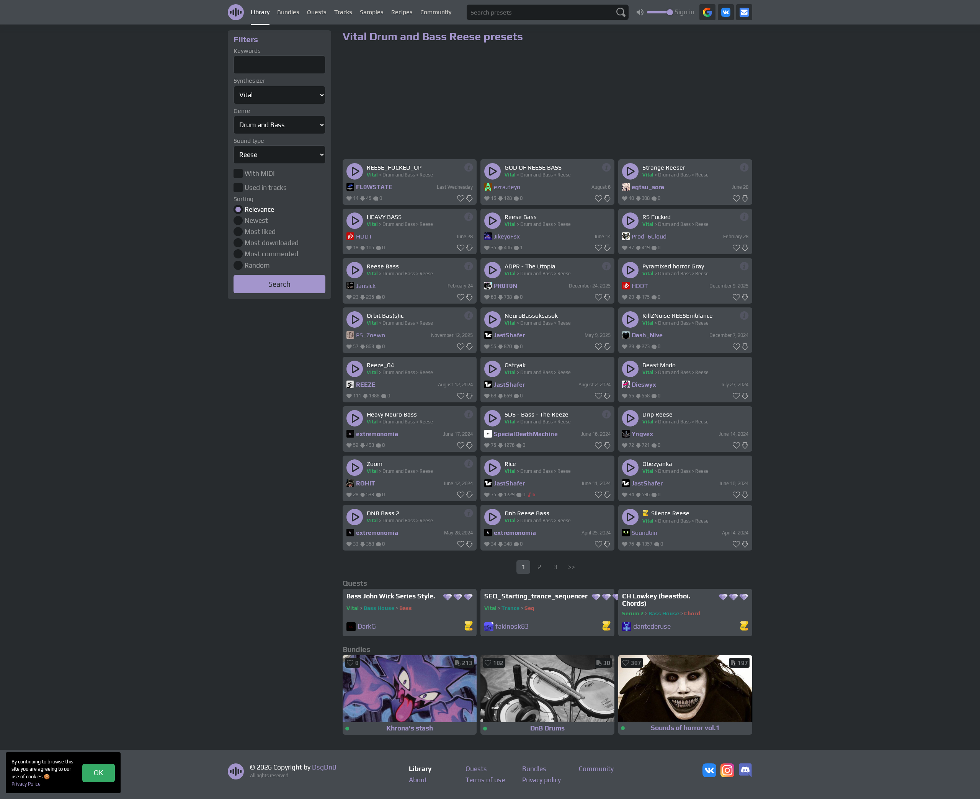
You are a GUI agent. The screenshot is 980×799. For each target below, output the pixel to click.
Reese (426, 175)
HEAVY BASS (384, 217)
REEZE (366, 384)
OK (98, 772)
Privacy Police (26, 784)
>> (571, 567)
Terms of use (485, 780)
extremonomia (377, 434)
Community (435, 12)
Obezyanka (657, 463)
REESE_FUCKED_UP (394, 167)
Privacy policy (541, 780)
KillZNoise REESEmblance (677, 315)
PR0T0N (505, 285)
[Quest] (646, 513)
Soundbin (644, 532)
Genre (242, 110)
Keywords (247, 50)
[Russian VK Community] (709, 771)
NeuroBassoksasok (531, 315)
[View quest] (468, 626)
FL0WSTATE (374, 187)
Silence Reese (670, 513)
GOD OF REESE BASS (533, 167)
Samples (372, 12)
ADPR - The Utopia (530, 266)
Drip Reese (657, 414)
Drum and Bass (398, 175)
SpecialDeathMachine (526, 434)
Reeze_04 (380, 365)
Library (260, 12)
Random (257, 265)
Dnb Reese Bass (527, 513)
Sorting (243, 199)
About (418, 780)
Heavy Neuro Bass (392, 414)
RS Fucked (656, 217)
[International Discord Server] (745, 771)
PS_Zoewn (370, 335)
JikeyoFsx (507, 236)
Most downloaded (272, 243)
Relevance (259, 209)
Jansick (366, 285)
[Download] (469, 198)
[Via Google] (707, 12)
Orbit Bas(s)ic (385, 315)
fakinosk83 (512, 626)
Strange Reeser (663, 167)
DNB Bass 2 (383, 513)
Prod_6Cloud (649, 236)
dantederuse (652, 626)
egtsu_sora (648, 187)
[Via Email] (744, 12)
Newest (256, 220)
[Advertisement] (279, 416)
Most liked (260, 231)
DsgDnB (324, 767)
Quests (317, 12)
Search (279, 284)
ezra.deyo (507, 187)
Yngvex (642, 434)
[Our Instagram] (727, 771)
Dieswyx (644, 384)
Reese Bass (521, 217)
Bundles (288, 12)
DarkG (367, 626)
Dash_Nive (647, 335)
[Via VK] (726, 12)
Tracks (343, 12)
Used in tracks (266, 187)
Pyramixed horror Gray (673, 266)
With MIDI (260, 173)
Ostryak (515, 365)
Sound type (249, 140)
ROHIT (365, 483)
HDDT (364, 236)
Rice (510, 463)
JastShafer (509, 335)
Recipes (402, 12)
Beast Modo (659, 365)
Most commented (271, 254)
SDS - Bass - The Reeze (536, 414)
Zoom (374, 463)
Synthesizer (249, 80)
